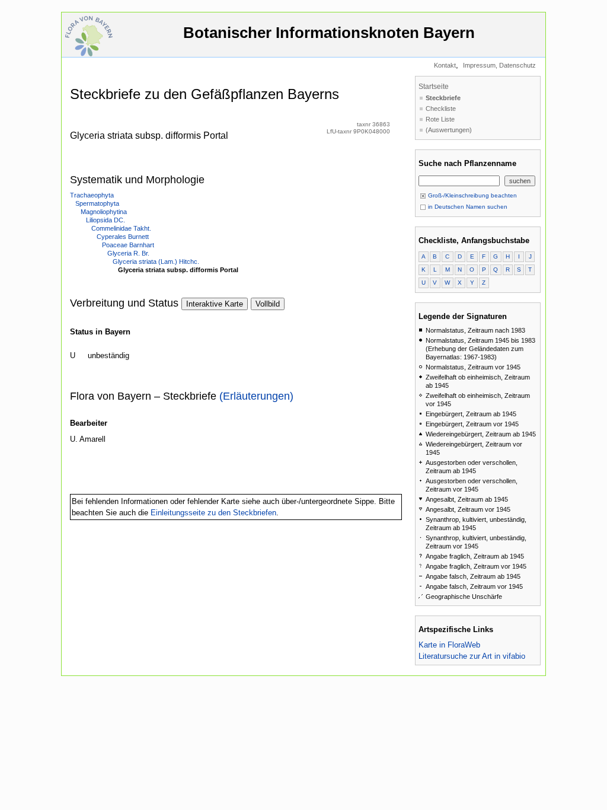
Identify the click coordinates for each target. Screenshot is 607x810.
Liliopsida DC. (105, 220)
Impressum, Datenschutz (499, 65)
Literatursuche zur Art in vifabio (471, 656)
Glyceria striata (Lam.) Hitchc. (156, 261)
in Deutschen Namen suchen (466, 206)
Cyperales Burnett (123, 236)
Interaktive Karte (214, 303)
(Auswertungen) (449, 129)
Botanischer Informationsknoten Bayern (329, 33)
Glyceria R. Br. (128, 253)
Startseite (433, 86)
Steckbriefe (443, 97)
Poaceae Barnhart (128, 244)
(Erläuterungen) (256, 396)
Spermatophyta (97, 203)
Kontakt (445, 65)
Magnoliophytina (104, 211)
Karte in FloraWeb (449, 644)
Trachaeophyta (92, 195)
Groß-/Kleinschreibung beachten (471, 195)
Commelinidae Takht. (121, 228)
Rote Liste (440, 119)
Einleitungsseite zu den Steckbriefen (213, 512)
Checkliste (441, 108)
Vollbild (267, 303)
